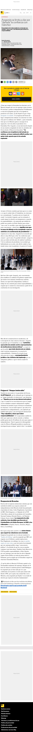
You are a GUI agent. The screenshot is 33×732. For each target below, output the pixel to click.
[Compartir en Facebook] (10, 82)
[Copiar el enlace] (16, 82)
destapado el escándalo (7, 115)
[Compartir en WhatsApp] (5, 82)
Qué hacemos (5, 711)
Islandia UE (23, 9)
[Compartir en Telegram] (8, 82)
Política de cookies (6, 725)
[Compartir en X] (2, 82)
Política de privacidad (7, 722)
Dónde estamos (5, 713)
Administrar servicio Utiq (8, 729)
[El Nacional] (2, 12)
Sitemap (3, 718)
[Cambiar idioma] (27, 12)
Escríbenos (4, 716)
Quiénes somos (5, 709)
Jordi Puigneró (13, 591)
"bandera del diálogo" (7, 537)
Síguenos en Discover (6, 9)
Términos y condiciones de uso (10, 720)
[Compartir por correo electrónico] (13, 82)
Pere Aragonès (4, 591)
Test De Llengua (16, 9)
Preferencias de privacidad (9, 727)
